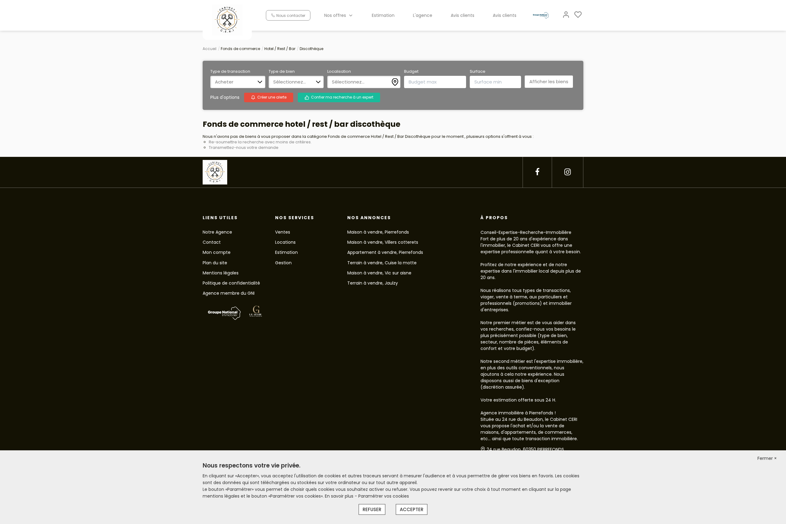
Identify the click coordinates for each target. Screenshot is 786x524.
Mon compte (217, 252)
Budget (411, 71)
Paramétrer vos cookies (383, 496)
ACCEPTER (411, 509)
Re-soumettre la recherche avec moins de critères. (260, 142)
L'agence (422, 15)
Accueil (209, 48)
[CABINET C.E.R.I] (227, 20)
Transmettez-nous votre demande (243, 147)
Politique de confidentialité (231, 283)
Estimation (383, 15)
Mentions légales (221, 273)
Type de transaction (230, 71)
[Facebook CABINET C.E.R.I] (537, 172)
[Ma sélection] (578, 15)
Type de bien (282, 71)
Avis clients (462, 15)
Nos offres (335, 15)
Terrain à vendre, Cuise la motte (382, 263)
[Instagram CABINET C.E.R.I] (567, 172)
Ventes (282, 232)
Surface (477, 71)
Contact (212, 242)
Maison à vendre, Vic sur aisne (379, 273)
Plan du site (215, 263)
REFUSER (372, 509)
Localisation (339, 71)
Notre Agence (217, 232)
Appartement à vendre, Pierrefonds (385, 252)
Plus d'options (224, 97)
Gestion (283, 263)
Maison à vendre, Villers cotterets (382, 242)
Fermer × (767, 458)
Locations (285, 242)
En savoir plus (340, 496)
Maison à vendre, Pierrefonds (378, 232)
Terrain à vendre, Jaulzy (372, 283)
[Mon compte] (566, 15)
